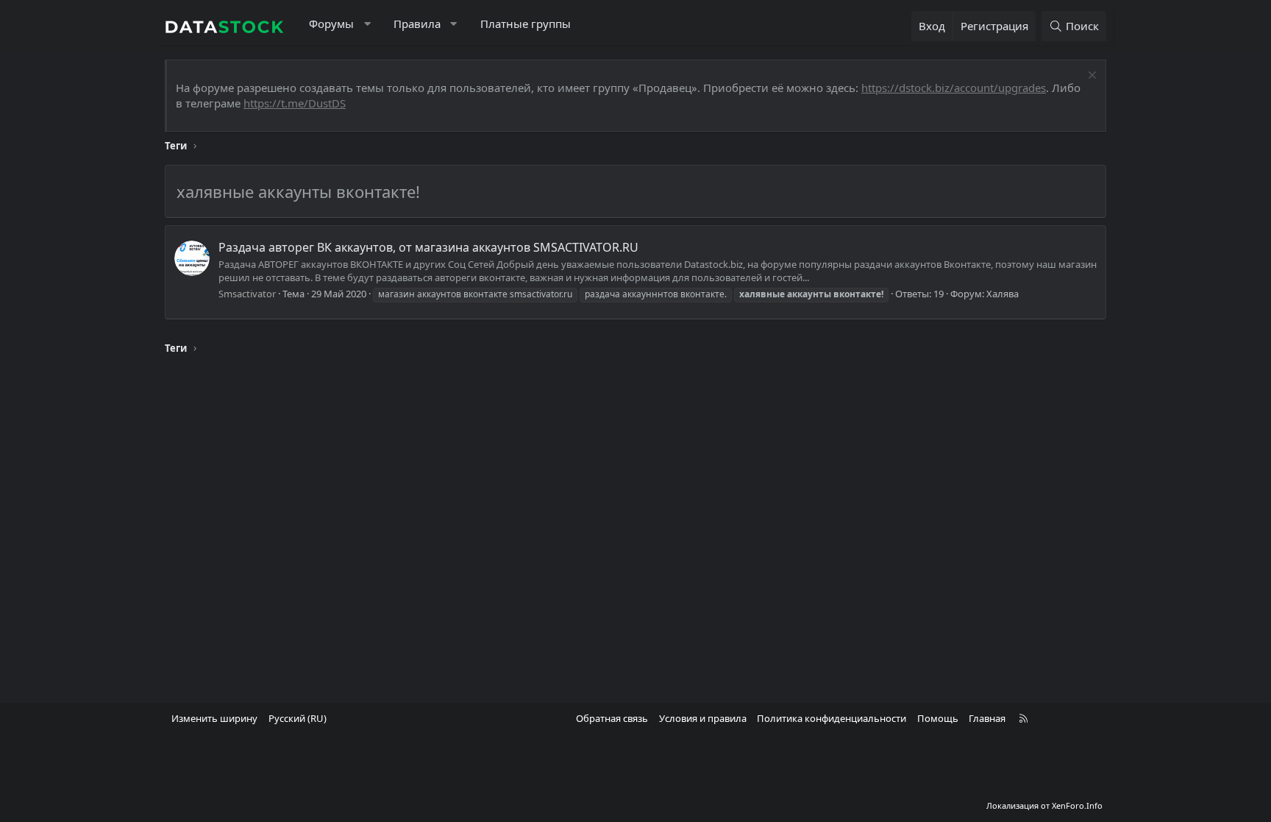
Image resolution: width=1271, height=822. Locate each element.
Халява (1002, 293)
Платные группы (525, 23)
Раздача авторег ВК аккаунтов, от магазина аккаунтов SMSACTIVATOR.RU (428, 247)
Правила (417, 23)
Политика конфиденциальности (831, 718)
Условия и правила (703, 718)
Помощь (937, 718)
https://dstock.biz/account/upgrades (953, 87)
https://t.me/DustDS (294, 103)
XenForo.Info (1077, 805)
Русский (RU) (297, 718)
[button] (367, 23)
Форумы (331, 23)
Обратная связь (612, 718)
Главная (987, 718)
